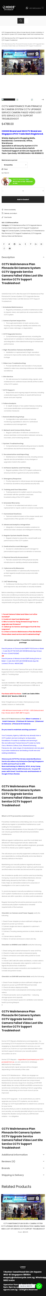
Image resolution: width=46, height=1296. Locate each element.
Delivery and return (10, 213)
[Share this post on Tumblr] (25, 244)
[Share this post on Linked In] (20, 244)
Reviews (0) (8, 1161)
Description (8, 257)
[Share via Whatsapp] (4, 248)
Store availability (10, 210)
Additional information (15, 1154)
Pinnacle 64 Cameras (21, 724)
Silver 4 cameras (32, 719)
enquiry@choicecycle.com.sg (19, 1277)
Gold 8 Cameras (8, 721)
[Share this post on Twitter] (9, 244)
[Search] (20, 21)
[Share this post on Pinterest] (30, 244)
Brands (6, 1168)
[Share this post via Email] (10, 248)
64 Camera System (12, 231)
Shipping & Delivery (13, 1175)
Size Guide (8, 217)
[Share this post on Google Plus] (36, 244)
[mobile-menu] (42, 8)
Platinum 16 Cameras (25, 721)
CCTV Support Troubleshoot (20, 233)
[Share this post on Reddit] (14, 244)
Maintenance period (9, 160)
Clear (6, 169)
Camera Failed (25, 231)
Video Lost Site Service (14, 236)
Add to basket (23, 199)
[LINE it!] (41, 244)
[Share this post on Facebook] (4, 244)
